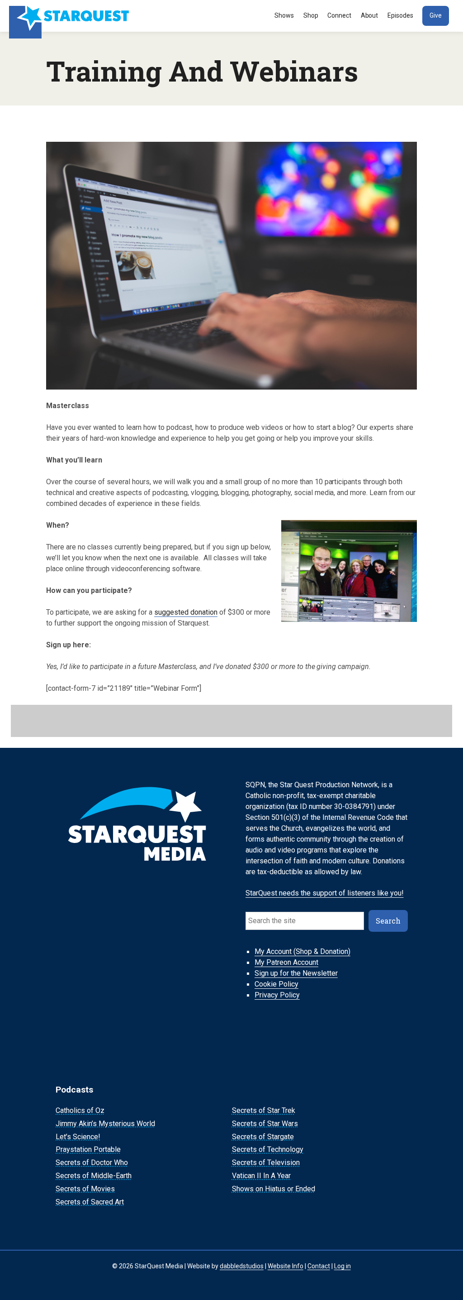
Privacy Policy (277, 995)
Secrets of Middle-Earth (94, 1175)
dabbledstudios (242, 1266)
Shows (284, 15)
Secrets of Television (266, 1162)
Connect (339, 15)
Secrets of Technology (267, 1150)
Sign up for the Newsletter (296, 973)
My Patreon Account (286, 962)
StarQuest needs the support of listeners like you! (325, 893)
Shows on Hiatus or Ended (273, 1188)
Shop (310, 15)
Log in (342, 1266)
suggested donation (185, 612)
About (369, 15)
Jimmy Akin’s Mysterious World (105, 1123)
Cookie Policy (276, 984)
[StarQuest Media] (70, 16)
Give (436, 15)
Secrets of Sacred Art (90, 1202)
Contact (318, 1266)
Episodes (400, 15)
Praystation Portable (88, 1150)
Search (388, 920)
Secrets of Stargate (263, 1136)
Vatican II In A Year (261, 1175)
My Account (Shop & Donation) (302, 952)
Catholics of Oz (80, 1110)
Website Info (285, 1266)
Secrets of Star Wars (265, 1123)
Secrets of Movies (85, 1188)
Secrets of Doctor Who (92, 1162)
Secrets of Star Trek (263, 1110)
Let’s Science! (78, 1136)
